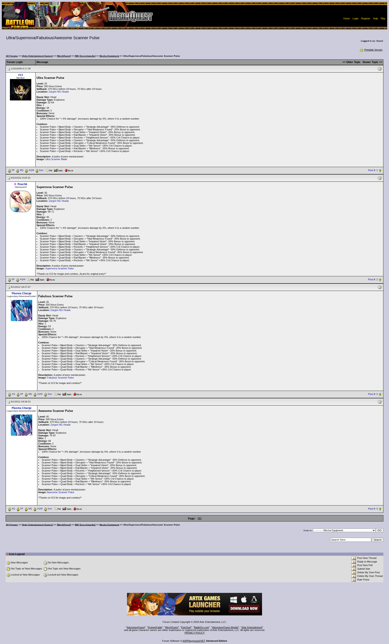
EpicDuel (186, 627)
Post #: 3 (373, 394)
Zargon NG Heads (59, 91)
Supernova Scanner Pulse (59, 268)
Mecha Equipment (109, 56)
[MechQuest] (64, 56)
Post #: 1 (373, 170)
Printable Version (373, 49)
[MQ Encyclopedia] (85, 56)
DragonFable (155, 627)
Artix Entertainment (252, 627)
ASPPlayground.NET (194, 640)
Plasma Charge (22, 293)
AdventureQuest (136, 627)
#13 (20, 75)
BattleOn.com (201, 627)
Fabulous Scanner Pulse (60, 377)
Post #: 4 (373, 508)
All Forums (12, 56)
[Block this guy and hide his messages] (68, 170)
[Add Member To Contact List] (58, 170)
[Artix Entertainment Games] (37, 56)
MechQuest (171, 627)
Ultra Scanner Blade (56, 159)
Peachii (22, 184)
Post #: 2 (373, 279)
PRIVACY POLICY (195, 632)
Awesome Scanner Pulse (60, 492)
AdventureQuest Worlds (225, 627)
